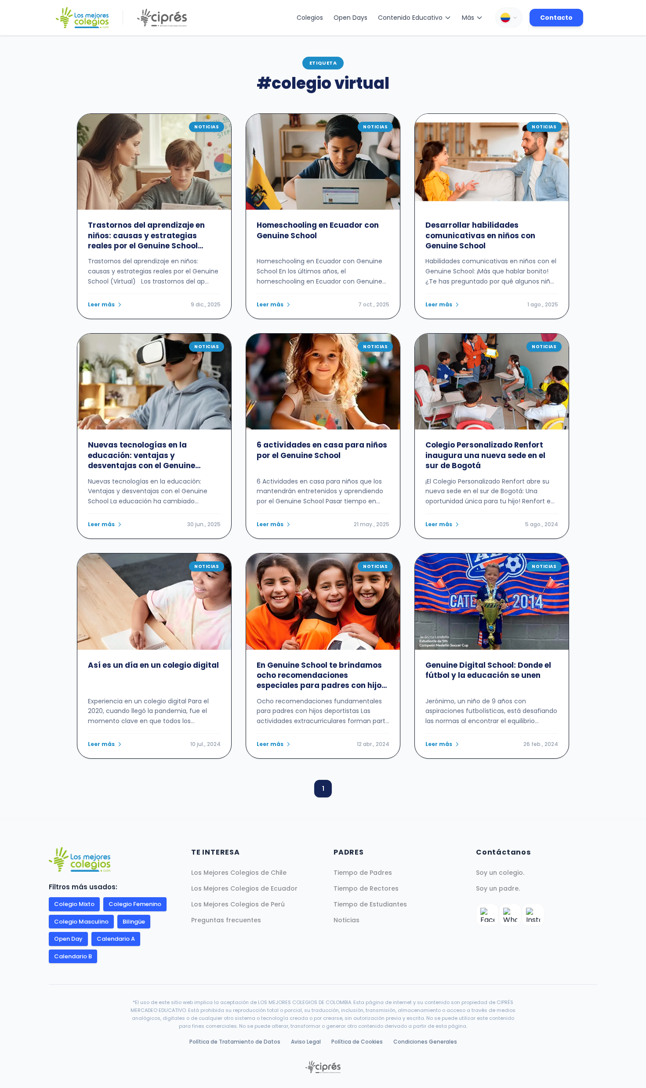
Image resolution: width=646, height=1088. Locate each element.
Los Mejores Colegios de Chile (239, 872)
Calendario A (116, 939)
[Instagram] (533, 914)
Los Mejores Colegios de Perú (238, 904)
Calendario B (73, 956)
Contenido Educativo (410, 17)
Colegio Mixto (74, 904)
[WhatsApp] (510, 914)
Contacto (556, 17)
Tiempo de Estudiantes (370, 904)
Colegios (310, 17)
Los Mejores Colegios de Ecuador (244, 888)
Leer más (101, 304)
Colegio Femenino (135, 904)
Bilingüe (134, 921)
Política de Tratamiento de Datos (234, 1041)
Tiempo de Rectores (366, 888)
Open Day (68, 939)
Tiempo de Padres (363, 872)
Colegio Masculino (81, 921)
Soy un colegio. (500, 872)
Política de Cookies (357, 1041)
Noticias (346, 920)
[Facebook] (487, 914)
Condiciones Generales (425, 1041)
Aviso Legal (306, 1041)
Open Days (350, 17)
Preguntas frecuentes (226, 920)
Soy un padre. (498, 888)
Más (468, 17)
